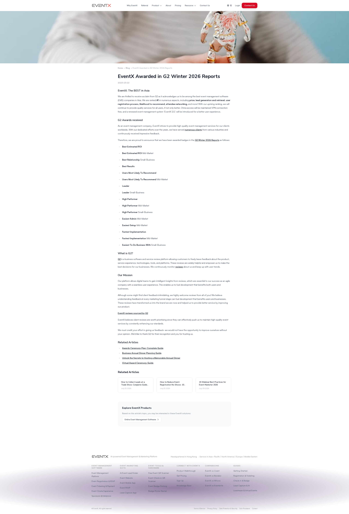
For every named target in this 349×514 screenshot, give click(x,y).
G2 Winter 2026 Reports (207, 140)
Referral (144, 5)
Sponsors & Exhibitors (101, 496)
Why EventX (132, 5)
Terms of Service (199, 508)
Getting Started (240, 471)
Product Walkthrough (186, 471)
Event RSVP (125, 488)
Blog (128, 68)
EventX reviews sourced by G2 (133, 313)
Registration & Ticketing (243, 476)
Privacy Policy (212, 508)
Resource (189, 5)
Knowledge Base (184, 485)
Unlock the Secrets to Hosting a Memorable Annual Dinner (151, 358)
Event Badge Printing (157, 486)
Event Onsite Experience (102, 491)
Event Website (126, 478)
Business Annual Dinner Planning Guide (141, 353)
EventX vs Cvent (212, 471)
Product (155, 5)
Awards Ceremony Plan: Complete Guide (142, 348)
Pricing (178, 5)
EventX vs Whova (212, 480)
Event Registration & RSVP (103, 481)
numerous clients (193, 129)
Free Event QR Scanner (158, 473)
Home (120, 68)
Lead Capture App (128, 492)
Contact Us (205, 5)
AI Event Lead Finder (129, 473)
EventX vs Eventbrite (214, 485)
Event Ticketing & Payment (103, 486)
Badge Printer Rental (157, 491)
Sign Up (180, 480)
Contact (254, 508)
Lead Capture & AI (241, 485)
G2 (119, 259)
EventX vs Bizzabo (213, 476)
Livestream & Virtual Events (245, 490)
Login (237, 5)
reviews (179, 266)
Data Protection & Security (228, 508)
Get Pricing (181, 476)
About (168, 5)
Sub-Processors (245, 508)
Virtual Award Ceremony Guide (137, 363)
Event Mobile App (128, 483)
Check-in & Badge (241, 480)
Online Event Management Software (140, 419)
